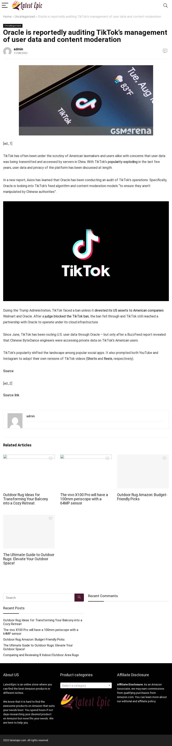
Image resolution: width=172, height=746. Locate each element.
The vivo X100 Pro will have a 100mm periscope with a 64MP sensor (84, 499)
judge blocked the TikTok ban (67, 316)
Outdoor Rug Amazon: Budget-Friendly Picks (34, 639)
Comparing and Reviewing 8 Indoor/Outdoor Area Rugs (41, 655)
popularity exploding (123, 162)
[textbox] (86, 686)
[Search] (165, 5)
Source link (11, 395)
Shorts (92, 359)
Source (8, 371)
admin (18, 49)
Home (7, 16)
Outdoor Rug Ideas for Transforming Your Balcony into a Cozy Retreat (25, 499)
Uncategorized (25, 16)
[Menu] (5, 5)
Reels (108, 359)
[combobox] (86, 685)
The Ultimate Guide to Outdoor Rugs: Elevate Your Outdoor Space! (28, 559)
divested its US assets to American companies (129, 310)
